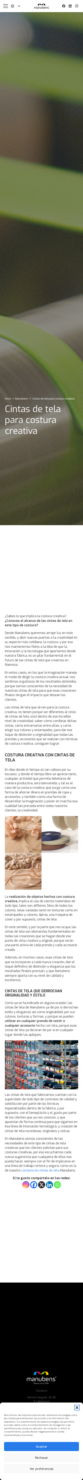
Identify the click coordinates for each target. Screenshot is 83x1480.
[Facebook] (63, 6)
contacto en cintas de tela (40, 1170)
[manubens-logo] (41, 6)
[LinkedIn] (70, 6)
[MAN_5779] (23, 871)
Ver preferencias (41, 1469)
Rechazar (41, 1458)
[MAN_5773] (23, 834)
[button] (77, 1408)
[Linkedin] (49, 1184)
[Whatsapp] (57, 1184)
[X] (41, 1184)
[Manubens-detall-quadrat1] (60, 834)
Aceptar (41, 1447)
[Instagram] (76, 6)
